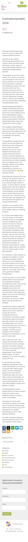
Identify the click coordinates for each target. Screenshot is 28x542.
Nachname (5, 496)
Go (22, 2)
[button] (4, 428)
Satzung (11, 529)
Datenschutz (18, 529)
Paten (5, 464)
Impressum (20, 531)
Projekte (6, 450)
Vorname (4, 488)
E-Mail (4, 504)
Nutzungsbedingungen (10, 531)
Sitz (7, 529)
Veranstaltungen (8, 467)
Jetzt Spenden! (22, 6)
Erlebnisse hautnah (9, 460)
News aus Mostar (8, 455)
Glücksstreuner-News (9, 457)
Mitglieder (6, 462)
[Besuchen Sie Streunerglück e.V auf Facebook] (8, 5)
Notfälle (6, 453)
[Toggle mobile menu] (25, 9)
